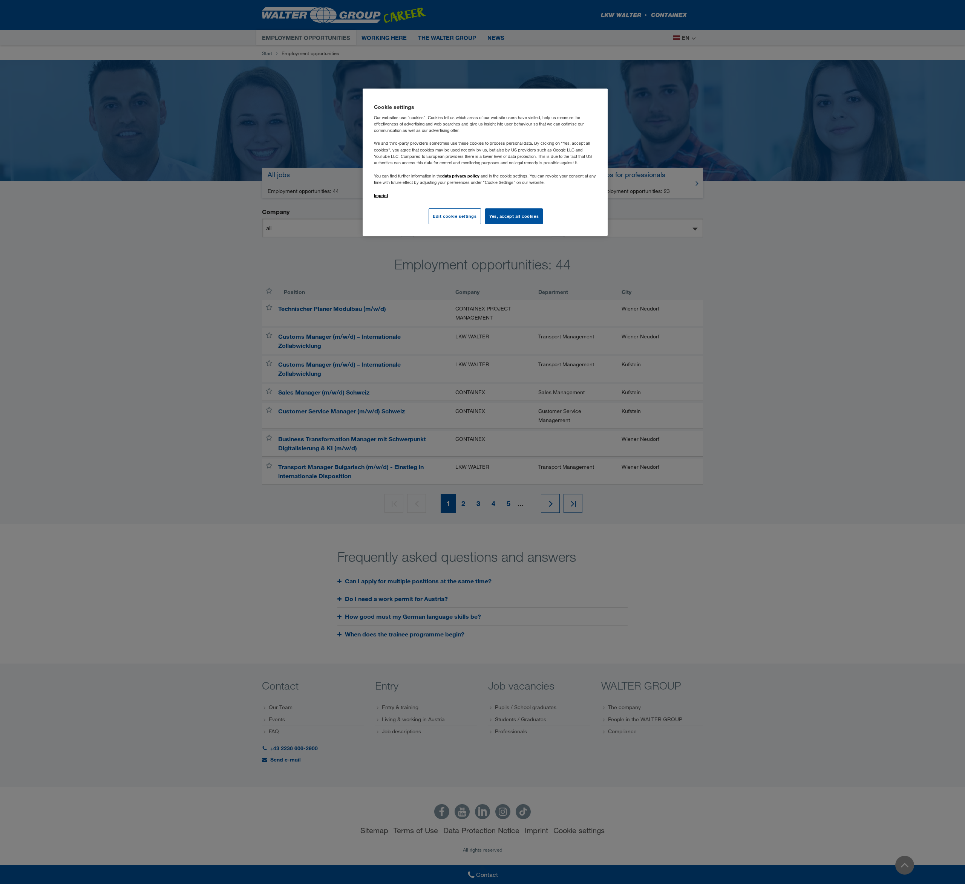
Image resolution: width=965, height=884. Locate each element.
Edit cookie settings (454, 216)
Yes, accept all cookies (514, 216)
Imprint (381, 195)
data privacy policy (460, 176)
